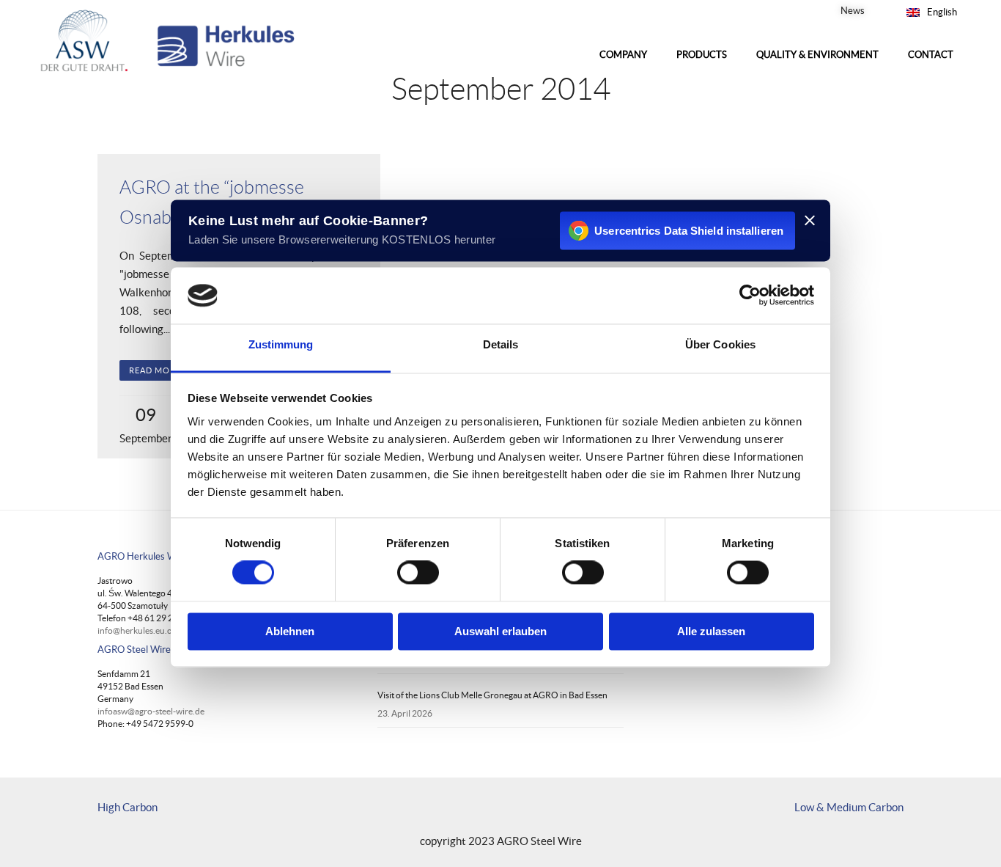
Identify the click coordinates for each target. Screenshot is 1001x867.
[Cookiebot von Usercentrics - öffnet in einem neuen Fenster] (750, 296)
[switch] (418, 573)
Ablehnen (289, 631)
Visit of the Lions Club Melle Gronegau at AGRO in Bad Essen (492, 695)
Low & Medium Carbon (849, 807)
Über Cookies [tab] (720, 344)
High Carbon (127, 807)
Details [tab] (501, 344)
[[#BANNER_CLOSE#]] (810, 220)
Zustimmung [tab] (281, 344)
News (853, 10)
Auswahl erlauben (500, 631)
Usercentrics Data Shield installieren (688, 230)
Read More (155, 370)
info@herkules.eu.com (140, 630)
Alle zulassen (711, 631)
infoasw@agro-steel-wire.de (150, 711)
